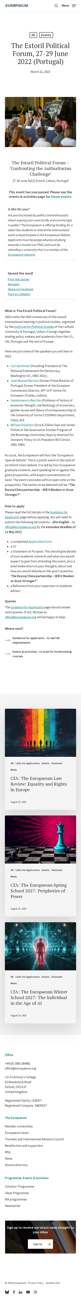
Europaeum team (17, 1133)
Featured (56, 763)
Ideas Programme (17, 1193)
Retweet (14, 284)
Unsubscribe (53, 1283)
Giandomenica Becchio (26, 400)
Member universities (19, 1126)
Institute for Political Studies (34, 327)
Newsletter (13, 1206)
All (33, 35)
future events (61, 196)
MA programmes (16, 1199)
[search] (56, 5)
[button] (69, 5)
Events (46, 35)
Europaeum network (21, 255)
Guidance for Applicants (27, 607)
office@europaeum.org (20, 527)
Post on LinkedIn (19, 294)
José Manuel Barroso (25, 381)
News (14, 769)
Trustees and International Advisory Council (34, 1139)
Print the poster (18, 279)
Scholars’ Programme (19, 1186)
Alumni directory (16, 1165)
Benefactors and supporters (24, 1146)
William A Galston (22, 425)
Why (8, 1152)
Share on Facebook (20, 289)
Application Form (40, 541)
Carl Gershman (20, 366)
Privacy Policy (36, 1283)
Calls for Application (27, 763)
